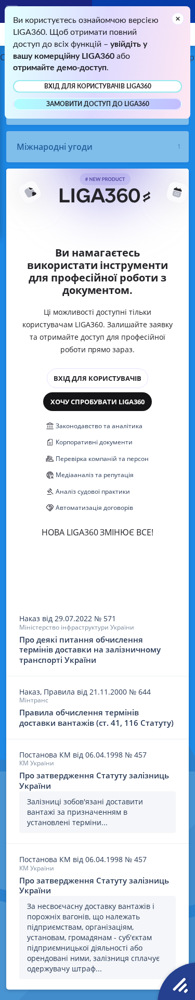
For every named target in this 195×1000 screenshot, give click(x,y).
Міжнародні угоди (55, 146)
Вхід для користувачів (97, 378)
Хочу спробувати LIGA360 (97, 401)
